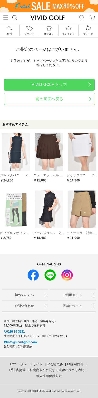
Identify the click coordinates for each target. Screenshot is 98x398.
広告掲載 (19, 370)
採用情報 (76, 364)
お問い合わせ (24, 306)
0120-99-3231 (15, 331)
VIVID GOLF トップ (49, 85)
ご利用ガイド (72, 295)
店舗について (72, 306)
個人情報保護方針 (49, 376)
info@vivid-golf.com (22, 342)
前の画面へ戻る (49, 99)
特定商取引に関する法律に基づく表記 (57, 370)
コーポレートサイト (28, 364)
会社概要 (56, 364)
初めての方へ (24, 295)
